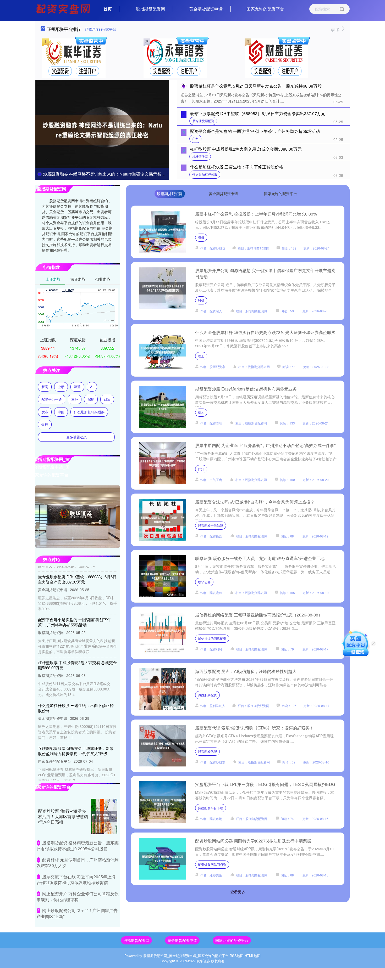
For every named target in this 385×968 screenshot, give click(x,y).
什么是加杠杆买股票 (89, 411)
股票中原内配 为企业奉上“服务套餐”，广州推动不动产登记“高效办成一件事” (265, 445)
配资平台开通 (51, 399)
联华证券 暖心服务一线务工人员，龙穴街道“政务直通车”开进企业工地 (259, 558)
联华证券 (204, 582)
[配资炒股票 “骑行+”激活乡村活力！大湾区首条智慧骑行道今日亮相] (104, 816)
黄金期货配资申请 (206, 9)
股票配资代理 (207, 751)
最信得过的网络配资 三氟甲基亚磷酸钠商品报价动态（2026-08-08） (258, 615)
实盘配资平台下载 (210, 808)
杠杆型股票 (200, 156)
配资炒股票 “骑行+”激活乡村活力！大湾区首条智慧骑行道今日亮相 (63, 816)
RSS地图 (237, 955)
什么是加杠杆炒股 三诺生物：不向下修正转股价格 (236, 167)
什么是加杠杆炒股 (204, 174)
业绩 (61, 386)
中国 (61, 411)
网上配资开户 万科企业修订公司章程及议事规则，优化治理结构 (78, 896)
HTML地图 (253, 955)
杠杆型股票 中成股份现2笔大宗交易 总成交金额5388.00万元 (246, 149)
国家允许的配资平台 (265, 9)
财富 (107, 399)
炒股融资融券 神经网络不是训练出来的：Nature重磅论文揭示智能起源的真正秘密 (119, 174)
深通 (77, 386)
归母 (201, 237)
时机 (201, 300)
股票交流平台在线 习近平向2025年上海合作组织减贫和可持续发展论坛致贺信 (76, 879)
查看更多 (237, 891)
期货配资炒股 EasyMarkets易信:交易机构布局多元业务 (246, 389)
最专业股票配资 (203, 120)
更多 (336, 29)
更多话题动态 (76, 436)
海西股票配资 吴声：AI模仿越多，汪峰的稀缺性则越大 (245, 671)
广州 (195, 138)
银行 (44, 424)
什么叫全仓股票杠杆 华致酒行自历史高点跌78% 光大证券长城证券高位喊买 (265, 332)
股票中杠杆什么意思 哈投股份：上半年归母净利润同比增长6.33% (256, 214)
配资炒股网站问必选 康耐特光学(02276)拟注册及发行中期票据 (253, 841)
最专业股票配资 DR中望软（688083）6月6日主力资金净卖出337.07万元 (257, 113)
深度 (90, 399)
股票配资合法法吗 (210, 525)
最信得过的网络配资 (212, 638)
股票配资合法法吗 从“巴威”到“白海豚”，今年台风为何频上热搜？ (255, 502)
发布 (44, 411)
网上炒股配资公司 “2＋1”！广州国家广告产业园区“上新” (77, 913)
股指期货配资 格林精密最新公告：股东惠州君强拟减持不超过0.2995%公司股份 (78, 845)
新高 (44, 386)
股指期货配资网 (150, 9)
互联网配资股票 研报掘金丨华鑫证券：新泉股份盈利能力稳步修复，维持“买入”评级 (76, 739)
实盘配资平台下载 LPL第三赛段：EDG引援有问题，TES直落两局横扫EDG (265, 784)
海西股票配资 (207, 695)
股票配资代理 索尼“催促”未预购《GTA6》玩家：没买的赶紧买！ (254, 728)
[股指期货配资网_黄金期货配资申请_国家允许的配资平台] (63, 8)
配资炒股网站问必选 (212, 864)
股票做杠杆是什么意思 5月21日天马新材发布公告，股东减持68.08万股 (256, 86)
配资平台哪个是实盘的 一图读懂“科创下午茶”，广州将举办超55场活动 (255, 131)
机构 (201, 412)
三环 (74, 399)
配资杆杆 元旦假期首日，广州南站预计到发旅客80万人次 (78, 862)
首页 (107, 9)
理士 (201, 356)
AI (92, 386)
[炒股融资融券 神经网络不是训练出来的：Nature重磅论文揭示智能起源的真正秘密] (102, 129)
